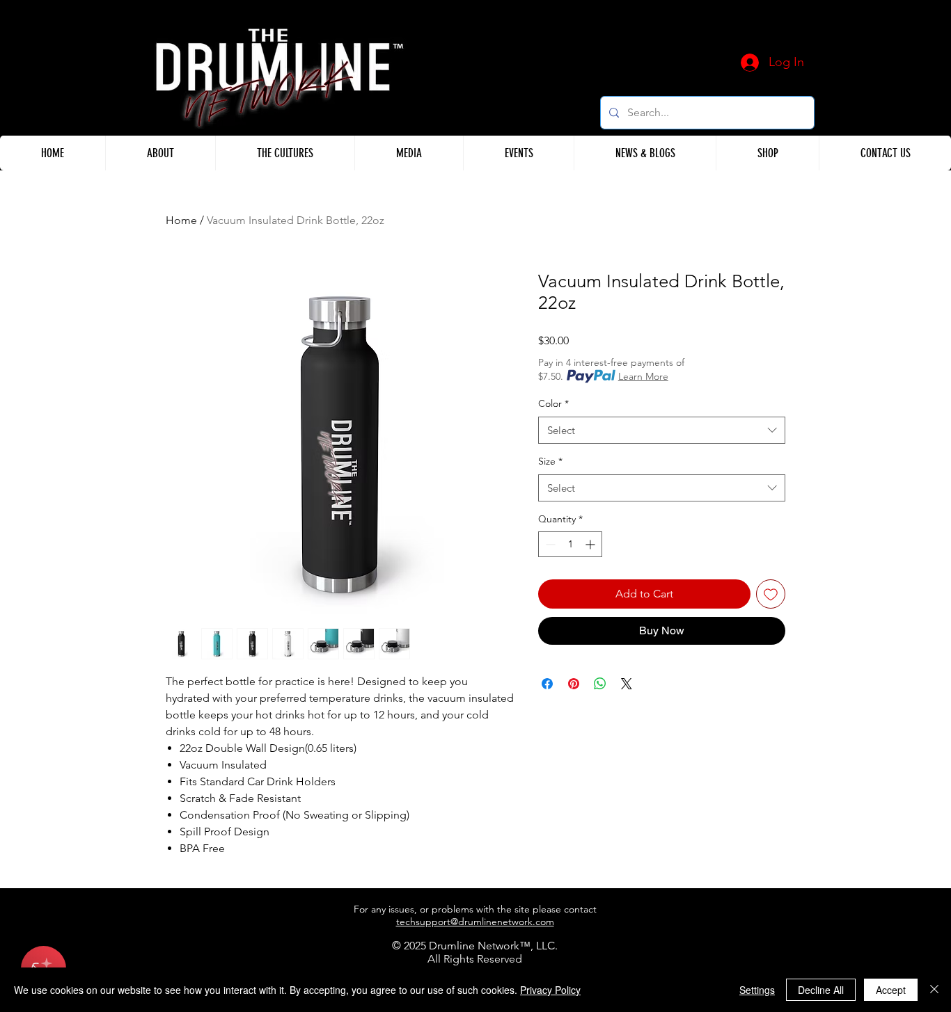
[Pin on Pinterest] (573, 683)
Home (181, 220)
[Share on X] (626, 683)
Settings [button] (757, 990)
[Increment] (591, 544)
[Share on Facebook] (547, 683)
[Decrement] (549, 544)
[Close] (934, 990)
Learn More (643, 376)
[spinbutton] (570, 544)
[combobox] (661, 430)
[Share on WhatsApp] (600, 683)
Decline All (821, 990)
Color (553, 403)
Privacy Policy (550, 990)
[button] (160, 153)
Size (550, 461)
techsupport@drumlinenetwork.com (475, 921)
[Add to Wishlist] (770, 594)
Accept (891, 990)
